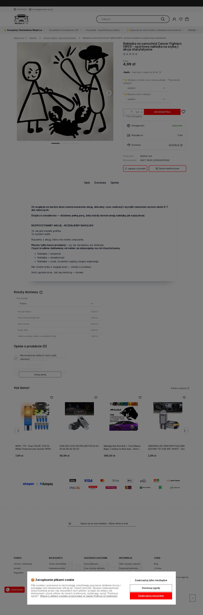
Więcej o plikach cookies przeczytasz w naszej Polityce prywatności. (79, 596)
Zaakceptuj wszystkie (151, 595)
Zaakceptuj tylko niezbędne (151, 580)
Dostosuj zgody (151, 587)
